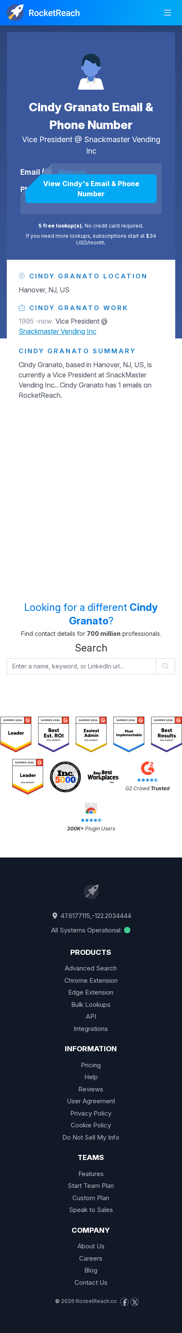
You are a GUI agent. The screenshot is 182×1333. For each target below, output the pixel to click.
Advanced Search (91, 968)
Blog (90, 1270)
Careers (90, 1258)
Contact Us (91, 1282)
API (91, 1016)
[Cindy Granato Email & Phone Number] (91, 66)
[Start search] (165, 666)
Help (91, 1077)
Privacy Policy (90, 1113)
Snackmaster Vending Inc (58, 331)
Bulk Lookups (90, 1004)
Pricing (91, 1065)
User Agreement (91, 1101)
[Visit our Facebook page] (124, 1301)
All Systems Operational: (87, 930)
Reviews (90, 1089)
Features (91, 1174)
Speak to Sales (91, 1210)
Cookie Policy (91, 1125)
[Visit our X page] (134, 1301)
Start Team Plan (91, 1186)
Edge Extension (90, 992)
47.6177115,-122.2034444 (95, 916)
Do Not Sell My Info (90, 1137)
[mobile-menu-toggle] (167, 12)
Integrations (91, 1029)
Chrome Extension (91, 980)
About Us (91, 1246)
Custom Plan (90, 1198)
